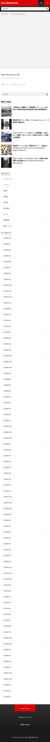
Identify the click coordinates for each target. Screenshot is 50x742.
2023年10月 (7, 438)
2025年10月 (7, 297)
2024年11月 (7, 362)
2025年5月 (7, 326)
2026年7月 (7, 244)
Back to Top (25, 708)
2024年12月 (7, 356)
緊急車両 (6, 220)
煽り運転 (6, 208)
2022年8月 (7, 520)
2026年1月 (7, 279)
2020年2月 (7, 667)
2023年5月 (7, 467)
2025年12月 (7, 285)
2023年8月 (7, 450)
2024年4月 (7, 403)
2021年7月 (7, 597)
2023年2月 (7, 485)
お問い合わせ (25, 724)
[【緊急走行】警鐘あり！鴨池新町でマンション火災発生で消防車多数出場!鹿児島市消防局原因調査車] (6, 111)
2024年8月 (7, 379)
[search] (47, 8)
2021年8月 (7, 591)
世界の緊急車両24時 (31, 737)
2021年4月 (7, 614)
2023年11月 (7, 432)
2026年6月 (7, 250)
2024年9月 (7, 373)
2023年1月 (7, 491)
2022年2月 (7, 555)
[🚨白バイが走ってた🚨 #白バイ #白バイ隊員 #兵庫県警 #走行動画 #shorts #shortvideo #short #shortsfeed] (6, 162)
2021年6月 (7, 602)
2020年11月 (7, 644)
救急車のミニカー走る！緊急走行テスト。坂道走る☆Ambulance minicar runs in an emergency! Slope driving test (30, 148)
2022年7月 (7, 526)
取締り (5, 191)
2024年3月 (7, 409)
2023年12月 (7, 426)
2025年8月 (7, 309)
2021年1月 (7, 632)
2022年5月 (7, 538)
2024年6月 (7, 391)
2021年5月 (7, 608)
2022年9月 (7, 514)
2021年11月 (7, 573)
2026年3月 (7, 268)
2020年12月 (7, 638)
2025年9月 (7, 303)
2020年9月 (7, 650)
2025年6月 (7, 320)
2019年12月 (7, 673)
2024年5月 (7, 397)
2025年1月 (7, 350)
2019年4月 (7, 685)
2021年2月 (7, 626)
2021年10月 (7, 579)
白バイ (5, 214)
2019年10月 (7, 679)
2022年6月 (7, 532)
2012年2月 (7, 697)
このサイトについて (25, 717)
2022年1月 (7, 561)
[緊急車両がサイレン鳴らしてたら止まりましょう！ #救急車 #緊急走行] (6, 124)
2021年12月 (7, 567)
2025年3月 (7, 338)
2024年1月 (7, 420)
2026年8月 (7, 238)
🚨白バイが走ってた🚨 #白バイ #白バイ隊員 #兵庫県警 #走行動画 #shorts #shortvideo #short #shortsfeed (30, 160)
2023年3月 (7, 479)
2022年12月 (7, 497)
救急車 (5, 196)
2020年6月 (7, 655)
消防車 (5, 202)
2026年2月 (7, 273)
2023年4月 (7, 473)
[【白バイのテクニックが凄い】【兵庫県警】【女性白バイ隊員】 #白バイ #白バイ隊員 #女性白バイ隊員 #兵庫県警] (6, 137)
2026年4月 (7, 262)
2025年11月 (7, 291)
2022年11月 (7, 503)
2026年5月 (7, 256)
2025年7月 (7, 315)
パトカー (6, 185)
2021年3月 (7, 620)
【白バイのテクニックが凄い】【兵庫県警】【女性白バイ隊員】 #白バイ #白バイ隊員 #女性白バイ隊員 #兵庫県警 (30, 135)
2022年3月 (7, 550)
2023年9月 (7, 444)
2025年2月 (7, 344)
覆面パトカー (8, 226)
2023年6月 (7, 461)
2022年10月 (7, 508)
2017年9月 (7, 691)
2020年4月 (7, 661)
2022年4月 (7, 544)
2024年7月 (7, 385)
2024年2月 (7, 414)
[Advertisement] (25, 41)
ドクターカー (8, 179)
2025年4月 (7, 332)
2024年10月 (7, 367)
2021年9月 (7, 585)
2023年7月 (7, 456)
